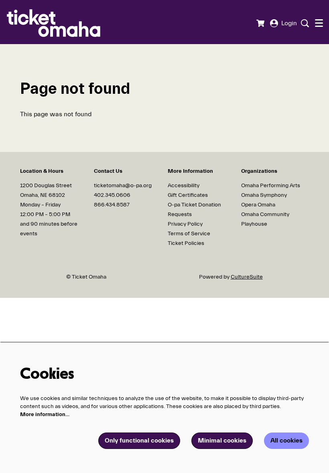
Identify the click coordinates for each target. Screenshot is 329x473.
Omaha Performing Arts (270, 185)
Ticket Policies (186, 243)
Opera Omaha (258, 205)
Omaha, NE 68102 (42, 195)
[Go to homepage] (66, 22)
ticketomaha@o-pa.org (123, 185)
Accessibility (183, 185)
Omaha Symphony (264, 195)
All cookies (286, 440)
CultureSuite (247, 277)
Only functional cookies (139, 440)
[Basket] (260, 23)
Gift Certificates (188, 195)
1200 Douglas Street (46, 185)
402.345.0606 (112, 195)
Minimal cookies (222, 440)
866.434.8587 (112, 205)
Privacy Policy (185, 224)
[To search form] (304, 23)
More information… (44, 414)
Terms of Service (189, 233)
